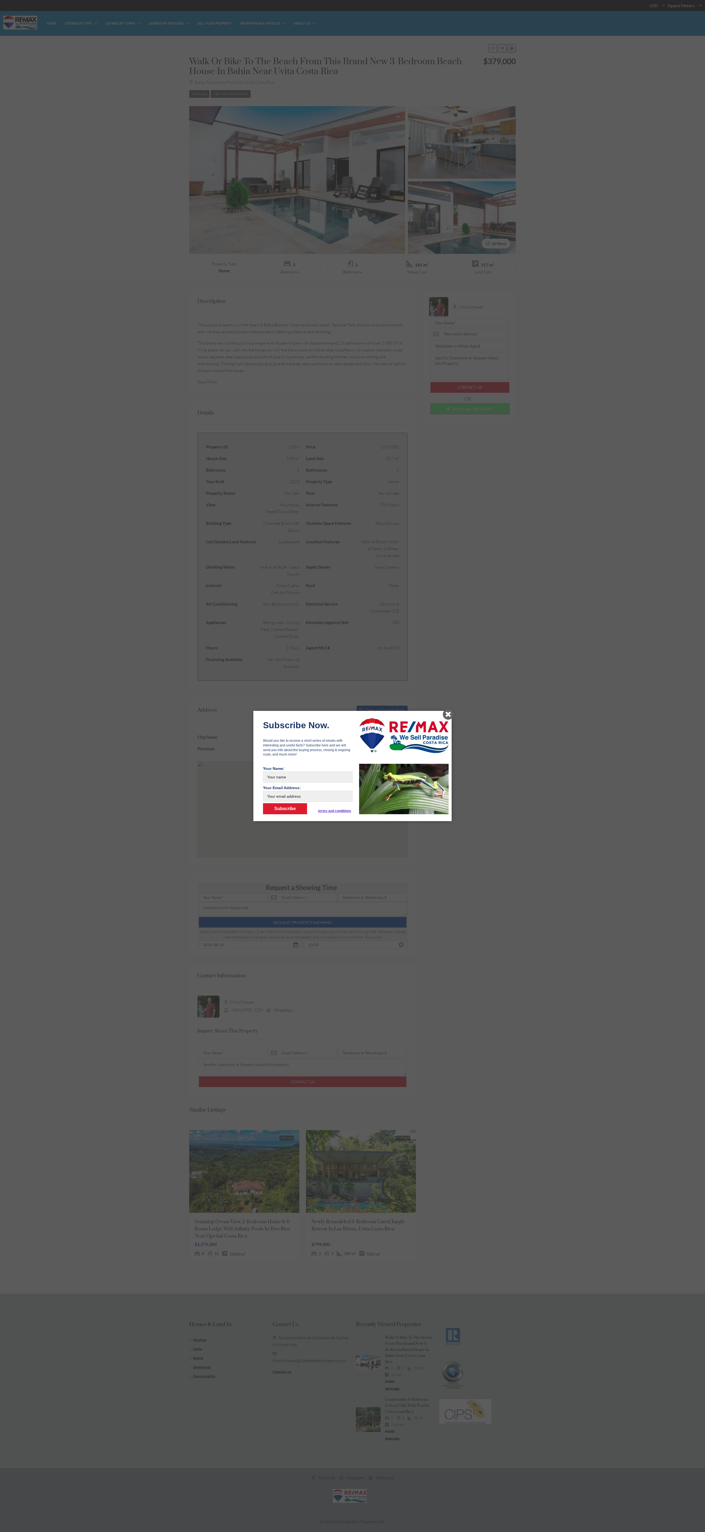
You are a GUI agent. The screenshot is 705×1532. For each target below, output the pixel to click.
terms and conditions (334, 811)
